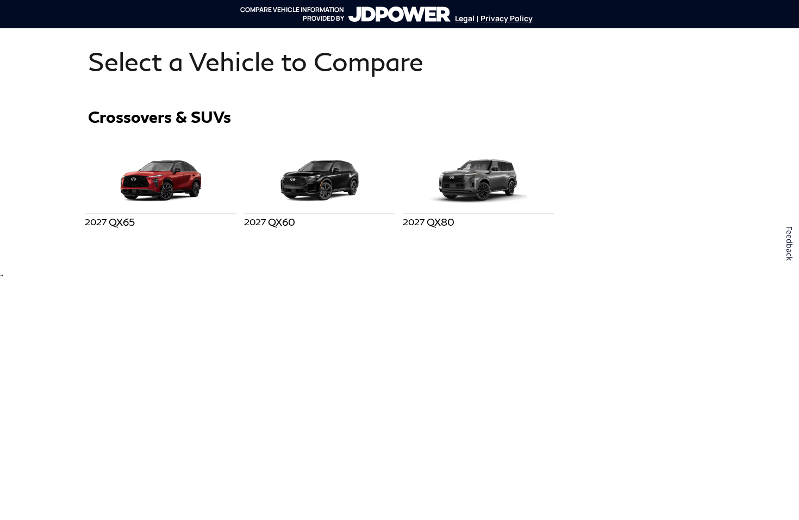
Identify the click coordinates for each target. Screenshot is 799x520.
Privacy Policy (506, 18)
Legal (465, 18)
